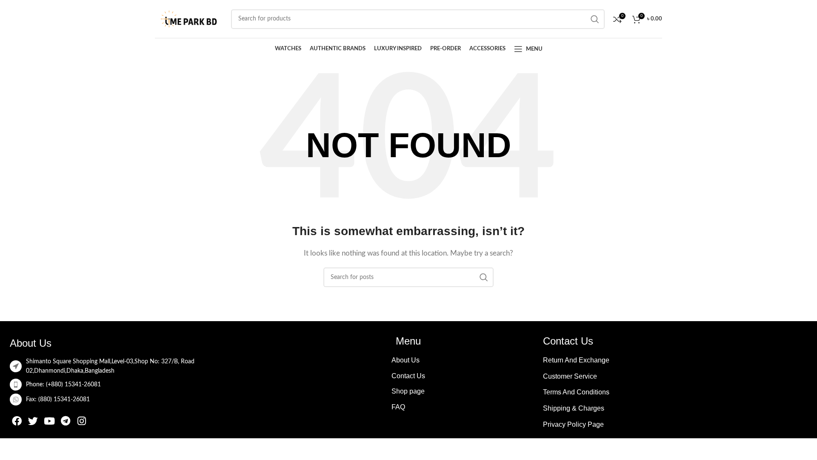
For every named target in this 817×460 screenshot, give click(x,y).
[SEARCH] (484, 277)
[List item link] (142, 385)
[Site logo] (189, 18)
